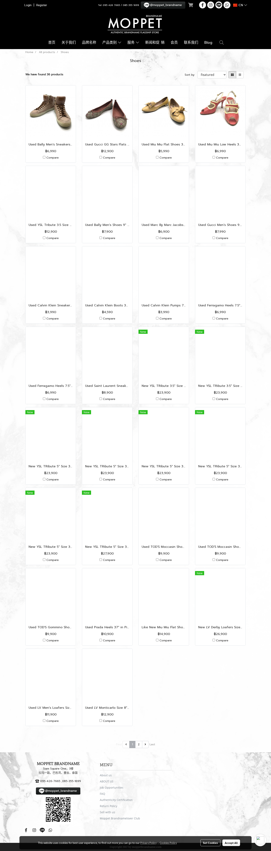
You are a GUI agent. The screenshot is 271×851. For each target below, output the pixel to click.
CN (240, 5)
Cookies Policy (168, 842)
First (119, 744)
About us (106, 775)
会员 (174, 42)
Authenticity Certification (116, 800)
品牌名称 (89, 42)
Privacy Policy (148, 842)
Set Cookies (210, 842)
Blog (208, 42)
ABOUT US (106, 781)
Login (28, 5)
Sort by (191, 75)
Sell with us (107, 812)
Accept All (231, 842)
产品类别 (110, 42)
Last (152, 744)
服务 (131, 42)
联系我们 (191, 42)
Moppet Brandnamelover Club (120, 818)
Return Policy (108, 806)
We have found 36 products (44, 74)
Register (41, 5)
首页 (51, 42)
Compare (52, 158)
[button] (221, 42)
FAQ (102, 794)
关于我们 (69, 42)
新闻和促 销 (154, 42)
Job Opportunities (111, 787)
